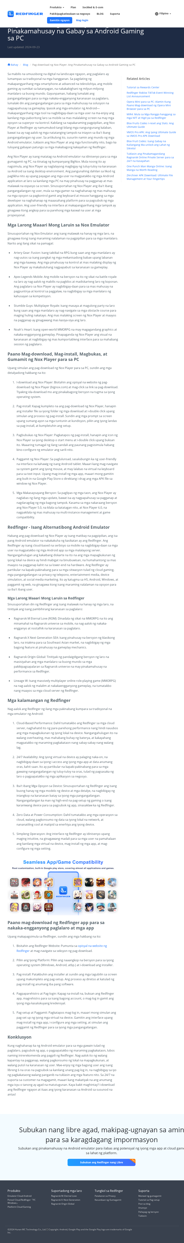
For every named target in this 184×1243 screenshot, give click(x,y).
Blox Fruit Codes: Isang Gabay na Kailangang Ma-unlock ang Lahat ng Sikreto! (148, 144)
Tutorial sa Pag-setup (149, 1199)
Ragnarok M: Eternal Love (64, 1195)
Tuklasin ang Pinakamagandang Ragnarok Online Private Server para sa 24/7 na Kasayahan (150, 157)
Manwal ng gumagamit (149, 1195)
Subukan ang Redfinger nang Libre (101, 1162)
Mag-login (82, 20)
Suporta (115, 13)
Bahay (14, 64)
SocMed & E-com (92, 7)
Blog (25, 64)
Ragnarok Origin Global (62, 1203)
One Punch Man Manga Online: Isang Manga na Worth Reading (149, 168)
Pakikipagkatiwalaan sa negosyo (70, 13)
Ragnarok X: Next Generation (65, 1199)
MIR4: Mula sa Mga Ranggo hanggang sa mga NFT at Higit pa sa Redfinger (151, 116)
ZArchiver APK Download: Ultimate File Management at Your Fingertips (150, 177)
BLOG (100, 13)
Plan (73, 7)
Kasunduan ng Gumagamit (108, 1199)
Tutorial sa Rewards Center (143, 87)
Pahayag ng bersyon (148, 1211)
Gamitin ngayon (60, 20)
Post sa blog (144, 1203)
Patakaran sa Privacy (105, 1195)
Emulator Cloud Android (19, 1195)
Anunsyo (142, 1207)
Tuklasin (142, 1215)
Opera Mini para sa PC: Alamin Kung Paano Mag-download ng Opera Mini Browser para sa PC (149, 105)
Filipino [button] (164, 13)
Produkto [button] (56, 7)
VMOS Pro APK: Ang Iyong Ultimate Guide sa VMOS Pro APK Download (151, 133)
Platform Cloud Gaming (19, 1206)
